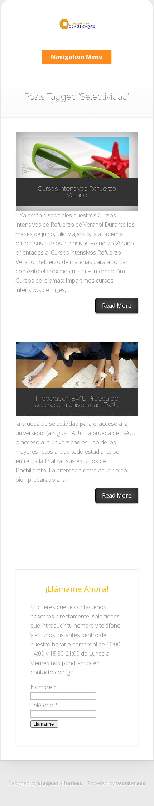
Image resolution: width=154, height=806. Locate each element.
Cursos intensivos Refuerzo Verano (77, 192)
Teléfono (44, 705)
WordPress (130, 783)
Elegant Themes (60, 783)
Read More (116, 306)
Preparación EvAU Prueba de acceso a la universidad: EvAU (77, 402)
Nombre (43, 687)
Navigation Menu (77, 57)
